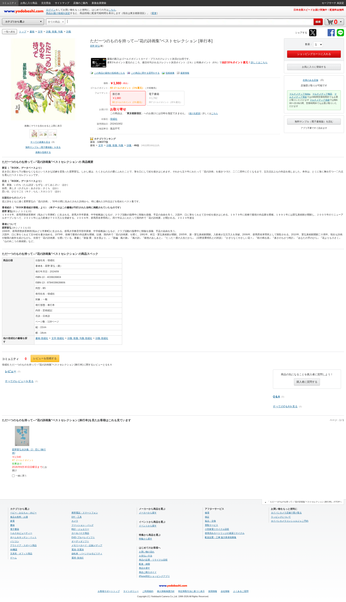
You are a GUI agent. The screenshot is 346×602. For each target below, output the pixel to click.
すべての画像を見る (40, 142)
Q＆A (276, 396)
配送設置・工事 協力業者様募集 (220, 537)
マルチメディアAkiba (299, 94)
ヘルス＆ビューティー (21, 533)
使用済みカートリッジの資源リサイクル (224, 533)
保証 (207, 517)
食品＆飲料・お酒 (19, 517)
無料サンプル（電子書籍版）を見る (43, 147)
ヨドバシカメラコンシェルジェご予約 (289, 521)
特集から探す (145, 539)
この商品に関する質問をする (145, 73)
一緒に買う (21, 475)
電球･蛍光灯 (77, 558)
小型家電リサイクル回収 (217, 529)
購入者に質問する (307, 381)
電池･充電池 (77, 549)
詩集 (129, 145)
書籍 (92, 142)
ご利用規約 (147, 591)
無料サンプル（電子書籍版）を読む (314, 121)
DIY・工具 (76, 517)
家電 (12, 521)
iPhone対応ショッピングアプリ (154, 576)
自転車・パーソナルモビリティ (86, 553)
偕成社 (113, 119)
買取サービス (211, 525)
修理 (207, 512)
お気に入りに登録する (314, 66)
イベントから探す (148, 525)
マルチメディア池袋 (320, 100)
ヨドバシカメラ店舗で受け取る (286, 512)
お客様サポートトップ (109, 591)
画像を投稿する (43, 152)
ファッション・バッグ (82, 525)
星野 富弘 (95, 46)
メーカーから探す (148, 512)
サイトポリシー (131, 591)
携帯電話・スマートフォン (84, 512)
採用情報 (212, 591)
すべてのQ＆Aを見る (285, 406)
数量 (307, 44)
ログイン (51, 9)
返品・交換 (210, 521)
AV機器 (13, 549)
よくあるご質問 (240, 591)
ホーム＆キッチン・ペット (23, 537)
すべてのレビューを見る (19, 381)
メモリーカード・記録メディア (86, 545)
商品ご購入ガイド (148, 572)
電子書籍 (14, 529)
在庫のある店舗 (310, 80)
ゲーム (13, 558)
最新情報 (184, 73)
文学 (100, 145)
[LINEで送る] (340, 35)
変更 (154, 13)
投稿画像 (170, 73)
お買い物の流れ (146, 552)
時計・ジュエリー (80, 529)
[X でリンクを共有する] (312, 35)
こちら (112, 9)
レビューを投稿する (45, 358)
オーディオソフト (80, 541)
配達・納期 (144, 564)
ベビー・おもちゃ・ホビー (23, 512)
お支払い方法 (145, 556)
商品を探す (144, 568)
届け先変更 (194, 113)
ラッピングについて (281, 517)
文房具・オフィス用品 (21, 553)
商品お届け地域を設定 (58, 13)
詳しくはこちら (259, 62)
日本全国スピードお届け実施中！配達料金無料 (319, 9)
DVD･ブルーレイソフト (83, 537)
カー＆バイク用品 (80, 533)
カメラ (74, 521)
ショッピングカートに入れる (314, 53)
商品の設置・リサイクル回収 (153, 560)
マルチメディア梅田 (322, 94)
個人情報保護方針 (166, 591)
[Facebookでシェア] (331, 35)
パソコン (14, 541)
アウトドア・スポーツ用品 (23, 545)
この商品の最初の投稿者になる (109, 73)
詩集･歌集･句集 (115, 145)
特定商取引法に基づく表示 (191, 591)
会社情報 (225, 591)
